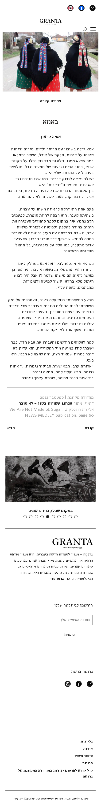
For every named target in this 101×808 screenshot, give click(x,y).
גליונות (87, 741)
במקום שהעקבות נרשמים (50, 510)
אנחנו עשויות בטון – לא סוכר (45, 403)
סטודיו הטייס (55, 798)
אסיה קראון (50, 136)
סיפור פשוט (83, 755)
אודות (88, 748)
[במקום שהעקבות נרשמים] (50, 478)
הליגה (76, 798)
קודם (89, 428)
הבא (11, 428)
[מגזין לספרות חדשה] (50, 21)
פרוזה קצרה (50, 101)
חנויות (87, 763)
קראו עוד (57, 578)
